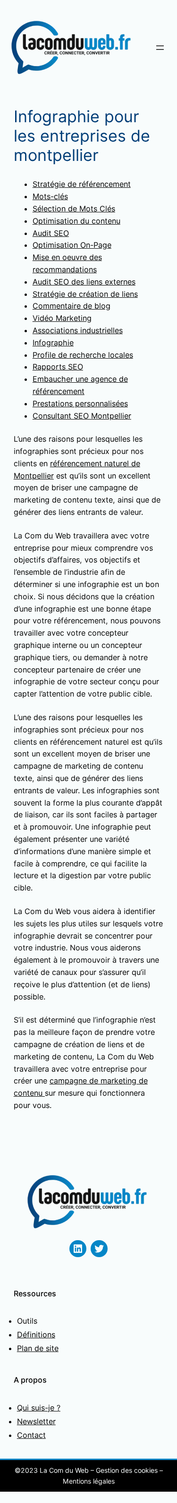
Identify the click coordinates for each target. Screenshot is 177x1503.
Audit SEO (51, 233)
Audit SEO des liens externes (84, 281)
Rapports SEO (58, 366)
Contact (31, 1435)
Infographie (53, 342)
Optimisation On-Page (72, 245)
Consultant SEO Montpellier (82, 415)
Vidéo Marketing (62, 318)
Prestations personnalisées (80, 403)
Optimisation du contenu (76, 221)
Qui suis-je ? (38, 1407)
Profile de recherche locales (83, 355)
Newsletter (36, 1421)
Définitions (36, 1334)
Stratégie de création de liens (85, 294)
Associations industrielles (78, 330)
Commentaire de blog (71, 306)
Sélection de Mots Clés (74, 208)
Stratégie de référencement (82, 184)
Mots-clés (50, 196)
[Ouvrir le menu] (160, 47)
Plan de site (38, 1348)
